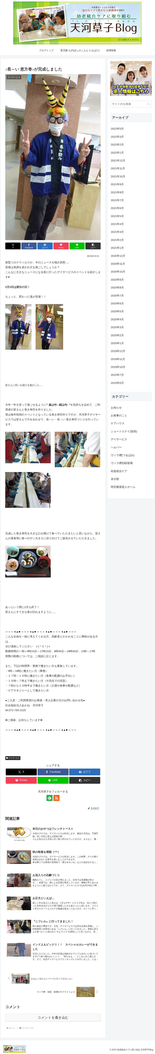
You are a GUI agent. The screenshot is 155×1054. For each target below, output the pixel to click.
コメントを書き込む (53, 1017)
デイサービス (14, 758)
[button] (93, 246)
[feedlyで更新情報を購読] (49, 798)
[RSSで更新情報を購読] (56, 798)
